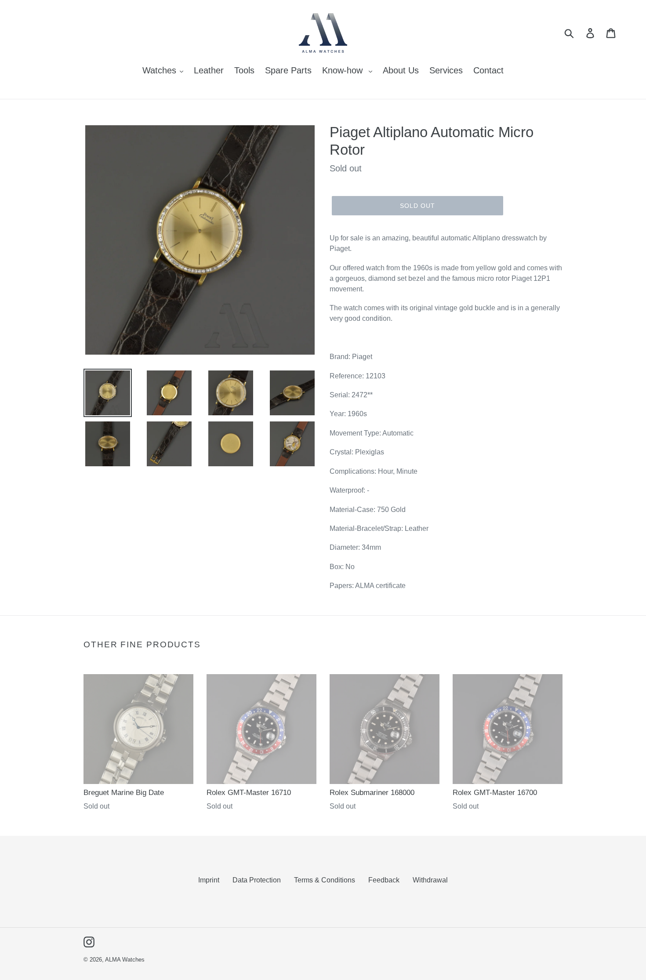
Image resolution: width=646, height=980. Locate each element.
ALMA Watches (125, 959)
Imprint (208, 880)
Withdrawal (430, 880)
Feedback (383, 880)
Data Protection (256, 880)
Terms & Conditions (324, 880)
